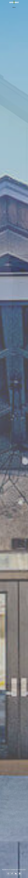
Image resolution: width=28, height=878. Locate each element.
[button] (8, 873)
